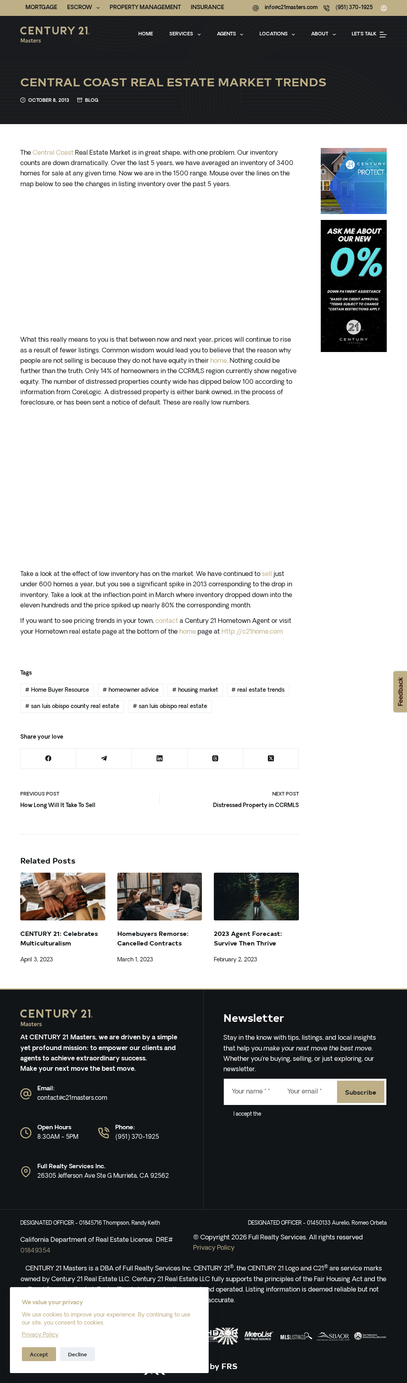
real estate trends (258, 690)
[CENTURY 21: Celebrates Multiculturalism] (62, 896)
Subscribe (360, 1091)
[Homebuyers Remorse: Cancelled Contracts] (159, 896)
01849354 (35, 1251)
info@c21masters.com (291, 7)
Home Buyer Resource (57, 690)
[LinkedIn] (160, 759)
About (319, 34)
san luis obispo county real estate (72, 707)
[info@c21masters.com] (256, 8)
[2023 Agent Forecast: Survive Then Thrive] (256, 896)
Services (181, 34)
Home (145, 34)
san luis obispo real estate (170, 707)
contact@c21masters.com (72, 1098)
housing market (195, 690)
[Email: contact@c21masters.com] (25, 1093)
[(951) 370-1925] (326, 8)
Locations (274, 34)
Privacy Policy (40, 1335)
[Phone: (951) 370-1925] (103, 1132)
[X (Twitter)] (271, 759)
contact (166, 621)
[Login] (384, 8)
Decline (77, 1354)
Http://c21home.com (252, 632)
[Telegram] (104, 759)
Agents (226, 34)
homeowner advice (131, 690)
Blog (91, 100)
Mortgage (41, 8)
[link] (221, 1336)
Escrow (79, 8)
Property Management (145, 8)
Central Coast (53, 153)
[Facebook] (48, 759)
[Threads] (215, 759)
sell (267, 574)
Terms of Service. (281, 1114)
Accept (39, 1354)
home (218, 361)
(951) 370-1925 (354, 7)
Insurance (207, 8)
